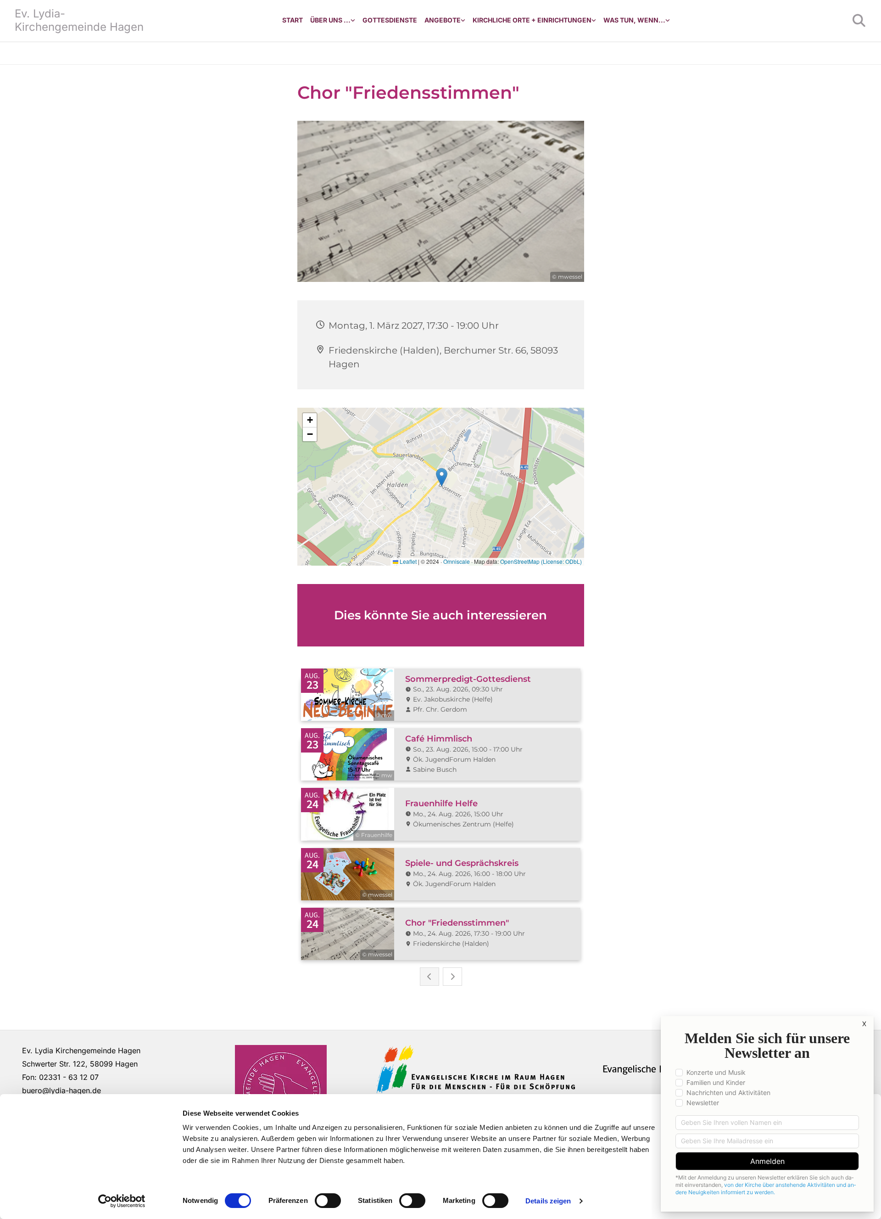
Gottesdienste (389, 20)
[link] (333, 20)
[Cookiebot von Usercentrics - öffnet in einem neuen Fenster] (122, 1201)
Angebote (442, 20)
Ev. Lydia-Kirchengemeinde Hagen (79, 20)
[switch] (328, 1200)
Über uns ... (330, 20)
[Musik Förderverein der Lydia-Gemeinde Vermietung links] (463, 20)
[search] (859, 20)
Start (292, 20)
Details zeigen (548, 1201)
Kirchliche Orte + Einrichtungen (532, 20)
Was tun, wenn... (634, 20)
